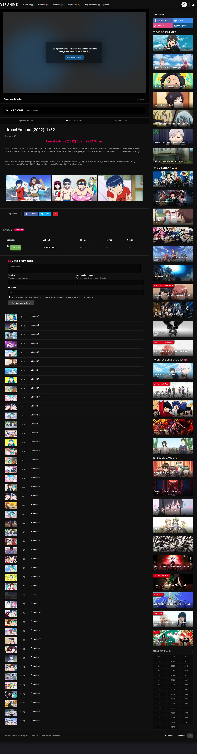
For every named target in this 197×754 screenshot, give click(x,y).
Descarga (19, 230)
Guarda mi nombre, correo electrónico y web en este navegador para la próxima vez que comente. (52, 297)
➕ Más (105, 5)
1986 (173, 718)
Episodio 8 (35, 379)
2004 (173, 689)
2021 (186, 661)
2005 (159, 689)
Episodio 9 (35, 388)
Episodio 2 (35, 325)
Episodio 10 (35, 397)
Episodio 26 (35, 540)
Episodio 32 (35, 594)
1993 (159, 708)
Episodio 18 (35, 469)
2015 (186, 671)
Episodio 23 (35, 513)
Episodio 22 (35, 505)
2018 (186, 666)
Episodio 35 (35, 621)
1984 (159, 722)
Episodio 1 (35, 316)
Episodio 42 (35, 684)
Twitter (181, 20)
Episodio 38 (35, 648)
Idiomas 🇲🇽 (43, 5)
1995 (173, 704)
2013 (173, 675)
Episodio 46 (35, 720)
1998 (173, 699)
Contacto (169, 736)
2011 (159, 680)
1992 (173, 708)
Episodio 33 (35, 603)
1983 (173, 722)
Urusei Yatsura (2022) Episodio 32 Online (74, 141)
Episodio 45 (35, 711)
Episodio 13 (35, 424)
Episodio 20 (35, 487)
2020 (159, 666)
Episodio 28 (35, 558)
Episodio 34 (35, 612)
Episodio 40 (35, 666)
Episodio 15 (35, 442)
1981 (159, 727)
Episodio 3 (35, 334)
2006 (186, 685)
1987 (159, 718)
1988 (186, 713)
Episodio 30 (35, 576)
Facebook (161, 20)
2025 (173, 657)
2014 (159, 675)
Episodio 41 (35, 675)
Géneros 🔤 (28, 5)
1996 (159, 704)
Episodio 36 (35, 630)
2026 (159, 657)
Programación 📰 (92, 5)
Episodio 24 (35, 522)
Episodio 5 (35, 352)
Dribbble (160, 26)
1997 (186, 699)
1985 (186, 718)
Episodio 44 (35, 702)
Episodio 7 (35, 370)
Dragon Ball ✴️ (73, 5)
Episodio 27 (35, 549)
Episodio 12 (35, 415)
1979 (173, 727)
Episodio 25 (35, 531)
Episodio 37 (35, 639)
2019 (173, 666)
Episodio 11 (35, 406)
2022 (173, 661)
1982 (186, 722)
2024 (186, 657)
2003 (186, 689)
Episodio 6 (35, 361)
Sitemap (181, 736)
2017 (159, 671)
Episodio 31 (35, 585)
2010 (173, 680)
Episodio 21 (35, 496)
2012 (186, 675)
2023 (159, 661)
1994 (186, 704)
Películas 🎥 (57, 5)
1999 (159, 699)
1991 (186, 708)
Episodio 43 (35, 693)
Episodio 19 (35, 478)
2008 (159, 685)
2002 (159, 694)
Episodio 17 (35, 460)
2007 (173, 685)
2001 (173, 694)
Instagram (181, 26)
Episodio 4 (35, 343)
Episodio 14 (35, 433)
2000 (186, 694)
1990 (159, 713)
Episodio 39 (35, 657)
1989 (173, 713)
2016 (173, 671)
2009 (186, 680)
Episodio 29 (35, 567)
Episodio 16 (35, 451)
